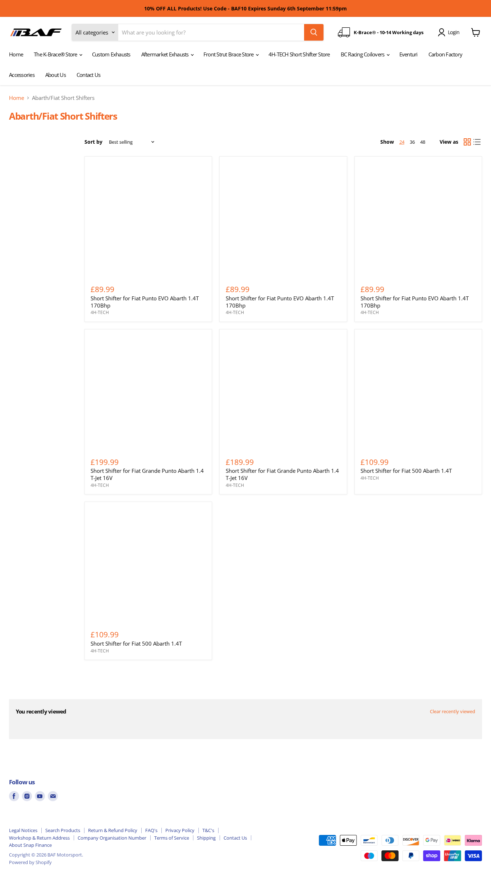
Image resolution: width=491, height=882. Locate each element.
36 (412, 142)
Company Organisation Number (112, 838)
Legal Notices (23, 830)
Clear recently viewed (452, 711)
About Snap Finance (30, 845)
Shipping (206, 838)
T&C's (208, 830)
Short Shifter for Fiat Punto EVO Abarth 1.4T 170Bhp (145, 302)
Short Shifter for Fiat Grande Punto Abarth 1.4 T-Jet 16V (147, 474)
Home (16, 54)
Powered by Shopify (30, 862)
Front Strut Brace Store (229, 54)
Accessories (22, 74)
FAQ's (151, 830)
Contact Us (89, 74)
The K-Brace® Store (56, 54)
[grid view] (467, 142)
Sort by (93, 142)
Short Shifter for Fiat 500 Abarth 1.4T (406, 470)
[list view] (477, 142)
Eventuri (408, 54)
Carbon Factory (445, 54)
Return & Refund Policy (112, 830)
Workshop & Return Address (39, 838)
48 (422, 142)
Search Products (62, 830)
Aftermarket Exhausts (165, 54)
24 (401, 142)
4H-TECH (100, 312)
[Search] (313, 32)
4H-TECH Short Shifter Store (299, 54)
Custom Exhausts (111, 54)
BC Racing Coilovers (363, 54)
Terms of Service (171, 838)
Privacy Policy (179, 830)
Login (453, 32)
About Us (55, 74)
